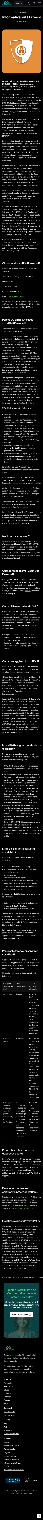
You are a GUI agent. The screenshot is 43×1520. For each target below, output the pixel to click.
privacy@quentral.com (16, 296)
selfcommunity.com (16, 342)
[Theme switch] (29, 3)
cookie (27, 591)
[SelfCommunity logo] (7, 3)
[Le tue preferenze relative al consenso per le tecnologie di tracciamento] (39, 1516)
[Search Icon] (34, 3)
